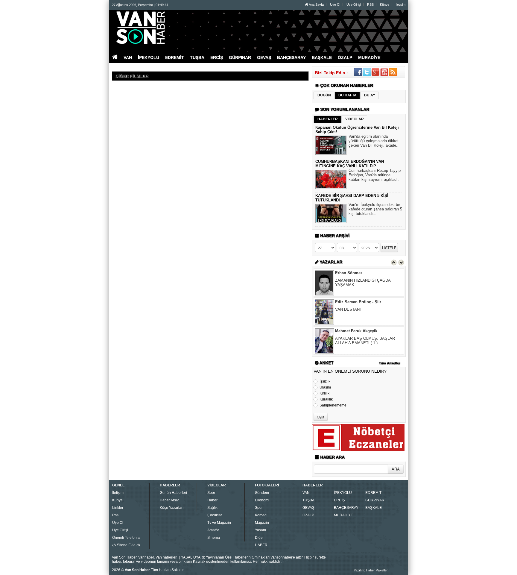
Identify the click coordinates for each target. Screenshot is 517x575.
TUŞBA (308, 500)
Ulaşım (325, 387)
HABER (261, 545)
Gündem (262, 493)
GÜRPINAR (374, 500)
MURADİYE (343, 515)
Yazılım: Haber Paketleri (371, 570)
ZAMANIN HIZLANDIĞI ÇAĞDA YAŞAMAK (362, 282)
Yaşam (260, 530)
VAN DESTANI (348, 309)
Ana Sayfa (316, 4)
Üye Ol (335, 4)
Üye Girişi (353, 4)
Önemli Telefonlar (126, 537)
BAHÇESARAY (346, 508)
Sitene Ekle (126, 545)
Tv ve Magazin (219, 523)
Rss (115, 515)
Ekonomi (262, 500)
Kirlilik (324, 393)
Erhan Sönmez (349, 273)
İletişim (118, 493)
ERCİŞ (339, 500)
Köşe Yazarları (171, 508)
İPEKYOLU (343, 493)
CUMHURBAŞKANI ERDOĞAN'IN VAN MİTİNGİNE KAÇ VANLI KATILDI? (349, 163)
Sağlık (212, 508)
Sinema (213, 537)
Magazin (262, 523)
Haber (212, 500)
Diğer (259, 537)
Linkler (117, 508)
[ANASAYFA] (177, 28)
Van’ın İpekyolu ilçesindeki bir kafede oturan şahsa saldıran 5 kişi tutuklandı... (375, 209)
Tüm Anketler (389, 363)
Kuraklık (326, 399)
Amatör (213, 530)
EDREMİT (373, 493)
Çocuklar (214, 515)
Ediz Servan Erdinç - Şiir (358, 302)
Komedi (261, 515)
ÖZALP (308, 515)
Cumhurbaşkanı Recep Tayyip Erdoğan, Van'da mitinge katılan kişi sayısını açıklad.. (375, 175)
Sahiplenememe (333, 405)
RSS (370, 4)
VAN (306, 493)
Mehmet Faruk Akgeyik (356, 331)
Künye (384, 4)
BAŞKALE (373, 508)
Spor (211, 493)
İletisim (400, 4)
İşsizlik (325, 381)
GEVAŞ (308, 508)
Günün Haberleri (173, 493)
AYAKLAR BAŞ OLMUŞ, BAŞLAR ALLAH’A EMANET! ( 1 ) (365, 340)
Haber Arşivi (170, 500)
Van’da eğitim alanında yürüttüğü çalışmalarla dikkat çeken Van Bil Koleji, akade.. (374, 141)
